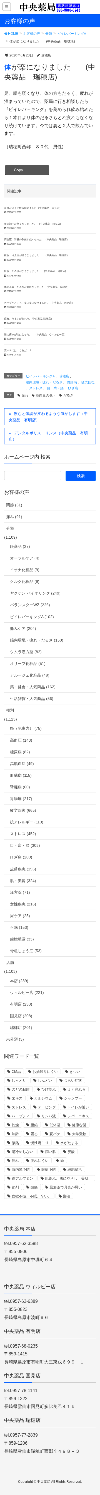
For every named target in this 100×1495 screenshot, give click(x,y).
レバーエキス (78, 1116)
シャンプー (73, 1098)
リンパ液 (48, 1116)
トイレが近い (78, 1107)
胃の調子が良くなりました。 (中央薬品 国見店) (32, 223)
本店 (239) (19, 981)
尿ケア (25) (20, 916)
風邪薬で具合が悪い (65, 1187)
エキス (17, 1098)
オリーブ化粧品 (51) (28, 663)
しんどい (45, 1080)
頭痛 (34, 1187)
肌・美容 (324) (23, 880)
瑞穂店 (64, 376)
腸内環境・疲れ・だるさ (44, 382)
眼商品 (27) (20, 546)
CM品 (16, 1072)
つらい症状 (73, 1080)
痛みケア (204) (23, 628)
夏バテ (54, 1134)
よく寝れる (77, 1089)
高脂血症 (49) (22, 763)
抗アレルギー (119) (26, 822)
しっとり (19, 1080)
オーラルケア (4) (24, 558)
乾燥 (15, 1125)
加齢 (15, 1134)
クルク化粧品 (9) (24, 581)
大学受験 (79, 1134)
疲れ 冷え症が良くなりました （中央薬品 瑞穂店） (36, 255)
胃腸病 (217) (21, 798)
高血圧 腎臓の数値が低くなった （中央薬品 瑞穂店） (36, 239)
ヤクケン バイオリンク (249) (35, 593)
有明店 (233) (21, 1004)
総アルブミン (22, 1178)
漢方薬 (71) (20, 892)
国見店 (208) (21, 1016)
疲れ (25, 395)
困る (34, 1134)
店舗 (10, 962)
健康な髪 (79, 1125)
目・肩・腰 (55, 388)
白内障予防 (21, 1169)
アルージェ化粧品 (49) (29, 675)
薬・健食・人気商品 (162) (33, 687)
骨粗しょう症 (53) (26, 951)
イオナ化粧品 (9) (24, 570)
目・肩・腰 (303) (25, 845)
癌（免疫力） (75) (26, 728)
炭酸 (71, 1152)
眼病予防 (48, 1169)
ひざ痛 (73, 388)
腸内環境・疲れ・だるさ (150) (36, 640)
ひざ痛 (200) (21, 857)
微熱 (15, 1143)
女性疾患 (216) (23, 904)
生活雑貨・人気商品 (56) (31, 698)
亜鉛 (34, 1125)
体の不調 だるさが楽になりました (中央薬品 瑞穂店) (36, 287)
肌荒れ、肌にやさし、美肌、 (68, 1178)
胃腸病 (72, 382)
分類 (10, 528)
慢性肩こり (40, 1143)
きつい (74, 1072)
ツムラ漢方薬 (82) (26, 652)
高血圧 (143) (21, 740)
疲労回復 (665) (23, 810)
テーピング (47, 1107)
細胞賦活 (75, 1169)
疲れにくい (40, 1161)
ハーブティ (21, 1116)
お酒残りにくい (45, 1072)
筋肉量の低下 (46, 395)
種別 (10, 710)
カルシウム (43, 1098)
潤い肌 (50, 1152)
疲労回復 (88, 382)
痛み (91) (14, 516)
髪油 (66, 1196)
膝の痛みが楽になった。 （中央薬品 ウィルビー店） (35, 334)
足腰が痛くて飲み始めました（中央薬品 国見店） (33, 208)
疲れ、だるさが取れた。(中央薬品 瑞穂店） (28, 318)
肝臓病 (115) (21, 775)
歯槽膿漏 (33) (22, 939)
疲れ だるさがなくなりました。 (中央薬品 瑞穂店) (35, 271)
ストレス (35, 388)
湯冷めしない (22, 1152)
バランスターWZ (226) (30, 605)
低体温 (54, 1125)
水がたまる (69, 1143)
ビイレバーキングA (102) (32, 617)
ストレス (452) (23, 833)
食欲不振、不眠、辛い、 (31, 1196)
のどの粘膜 (21, 1089)
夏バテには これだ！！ (18, 350)
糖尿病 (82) (20, 752)
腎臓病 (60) (20, 787)
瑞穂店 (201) (21, 1027)
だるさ (68, 395)
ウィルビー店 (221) (27, 992)
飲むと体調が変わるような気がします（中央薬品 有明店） (48, 416)
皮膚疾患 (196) (23, 869)
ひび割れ (48, 1089)
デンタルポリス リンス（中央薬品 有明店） (48, 436)
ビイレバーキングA (40, 376)
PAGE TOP (91, 1445)
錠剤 (15, 1187)
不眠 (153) (19, 927)
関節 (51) (14, 505)
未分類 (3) (15, 1039)
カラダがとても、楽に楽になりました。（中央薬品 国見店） (39, 302)
